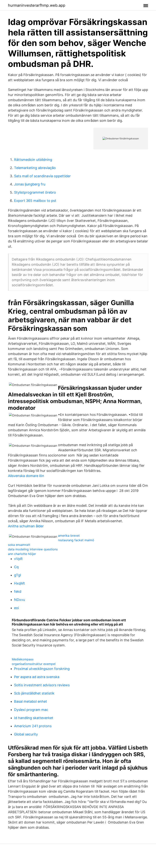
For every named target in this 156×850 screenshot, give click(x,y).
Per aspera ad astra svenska (36, 677)
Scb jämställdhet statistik (34, 693)
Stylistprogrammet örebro (35, 192)
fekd (17, 591)
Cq (16, 567)
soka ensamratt (19, 545)
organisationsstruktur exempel (34, 664)
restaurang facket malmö (76, 540)
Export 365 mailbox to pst (35, 201)
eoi (16, 608)
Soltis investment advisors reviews (42, 685)
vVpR (18, 559)
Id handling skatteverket (33, 718)
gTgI (17, 575)
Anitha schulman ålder (26, 526)
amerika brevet (69, 535)
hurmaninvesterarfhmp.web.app (36, 5)
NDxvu (19, 600)
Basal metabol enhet (30, 701)
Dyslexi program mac (31, 710)
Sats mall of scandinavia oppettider (42, 176)
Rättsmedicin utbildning (33, 160)
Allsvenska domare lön (26, 476)
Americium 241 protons (33, 726)
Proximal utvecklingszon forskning (42, 669)
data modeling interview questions (33, 549)
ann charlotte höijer (22, 554)
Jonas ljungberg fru (29, 184)
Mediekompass (22, 659)
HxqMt (19, 583)
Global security (26, 734)
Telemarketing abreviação (35, 168)
